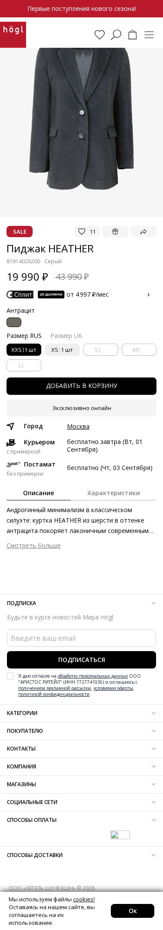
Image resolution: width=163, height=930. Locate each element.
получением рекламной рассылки (54, 688)
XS (62, 350)
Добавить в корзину (81, 385)
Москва (78, 426)
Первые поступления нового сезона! (81, 8)
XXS (24, 350)
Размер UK (66, 335)
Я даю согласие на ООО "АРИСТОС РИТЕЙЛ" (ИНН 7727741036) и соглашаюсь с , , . (79, 685)
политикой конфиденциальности (54, 694)
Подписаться (81, 659)
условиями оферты (113, 688)
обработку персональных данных (93, 676)
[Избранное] (99, 35)
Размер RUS (24, 335)
